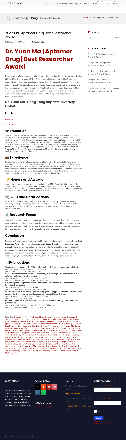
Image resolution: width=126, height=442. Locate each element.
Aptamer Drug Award (68, 317)
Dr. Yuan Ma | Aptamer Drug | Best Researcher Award (39, 59)
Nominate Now (66, 3)
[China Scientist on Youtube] (49, 387)
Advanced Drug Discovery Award (45, 317)
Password (102, 398)
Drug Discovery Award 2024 (43, 339)
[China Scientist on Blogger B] (43, 387)
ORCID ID (9, 124)
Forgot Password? (101, 423)
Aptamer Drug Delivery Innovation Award (57, 319)
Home (48, 3)
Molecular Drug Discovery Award (33, 346)
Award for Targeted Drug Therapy (66, 328)
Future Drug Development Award (61, 341)
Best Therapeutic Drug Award (23, 335)
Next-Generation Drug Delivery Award (63, 346)
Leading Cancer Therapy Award (45, 344)
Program (96, 3)
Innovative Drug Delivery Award (18, 344)
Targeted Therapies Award (70, 348)
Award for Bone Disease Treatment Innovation (47, 326)
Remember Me (103, 411)
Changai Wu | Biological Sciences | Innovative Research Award (102, 64)
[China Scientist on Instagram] (37, 392)
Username (102, 385)
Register (78, 3)
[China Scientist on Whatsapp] (43, 392)
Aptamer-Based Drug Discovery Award (21, 323)
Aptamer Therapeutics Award (67, 321)
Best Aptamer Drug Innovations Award (55, 330)
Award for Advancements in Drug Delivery (55, 323)
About (55, 3)
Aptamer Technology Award (43, 321)
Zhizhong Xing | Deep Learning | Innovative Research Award (101, 72)
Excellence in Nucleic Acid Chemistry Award (29, 341)
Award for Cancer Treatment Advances (35, 328)
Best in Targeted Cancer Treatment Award (33, 332)
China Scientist (15, 3)
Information (110, 3)
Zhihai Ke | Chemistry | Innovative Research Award (102, 55)
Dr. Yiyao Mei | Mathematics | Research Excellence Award (100, 81)
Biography (18, 317)
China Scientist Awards (44, 406)
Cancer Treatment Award (30, 337)
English (101, 1)
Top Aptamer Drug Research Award (19, 350)
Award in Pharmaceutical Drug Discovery (22, 330)
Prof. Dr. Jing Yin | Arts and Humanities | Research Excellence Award (104, 89)
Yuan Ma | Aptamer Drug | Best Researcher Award (38, 35)
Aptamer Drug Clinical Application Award (22, 319)
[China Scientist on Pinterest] (54, 387)
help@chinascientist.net (75, 393)
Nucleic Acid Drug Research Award (19, 348)
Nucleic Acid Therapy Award (46, 348)
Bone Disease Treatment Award (50, 335)
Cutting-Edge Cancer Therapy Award (56, 337)
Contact (87, 3)
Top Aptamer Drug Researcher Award (50, 350)
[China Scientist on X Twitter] (37, 387)
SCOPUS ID (9, 119)
